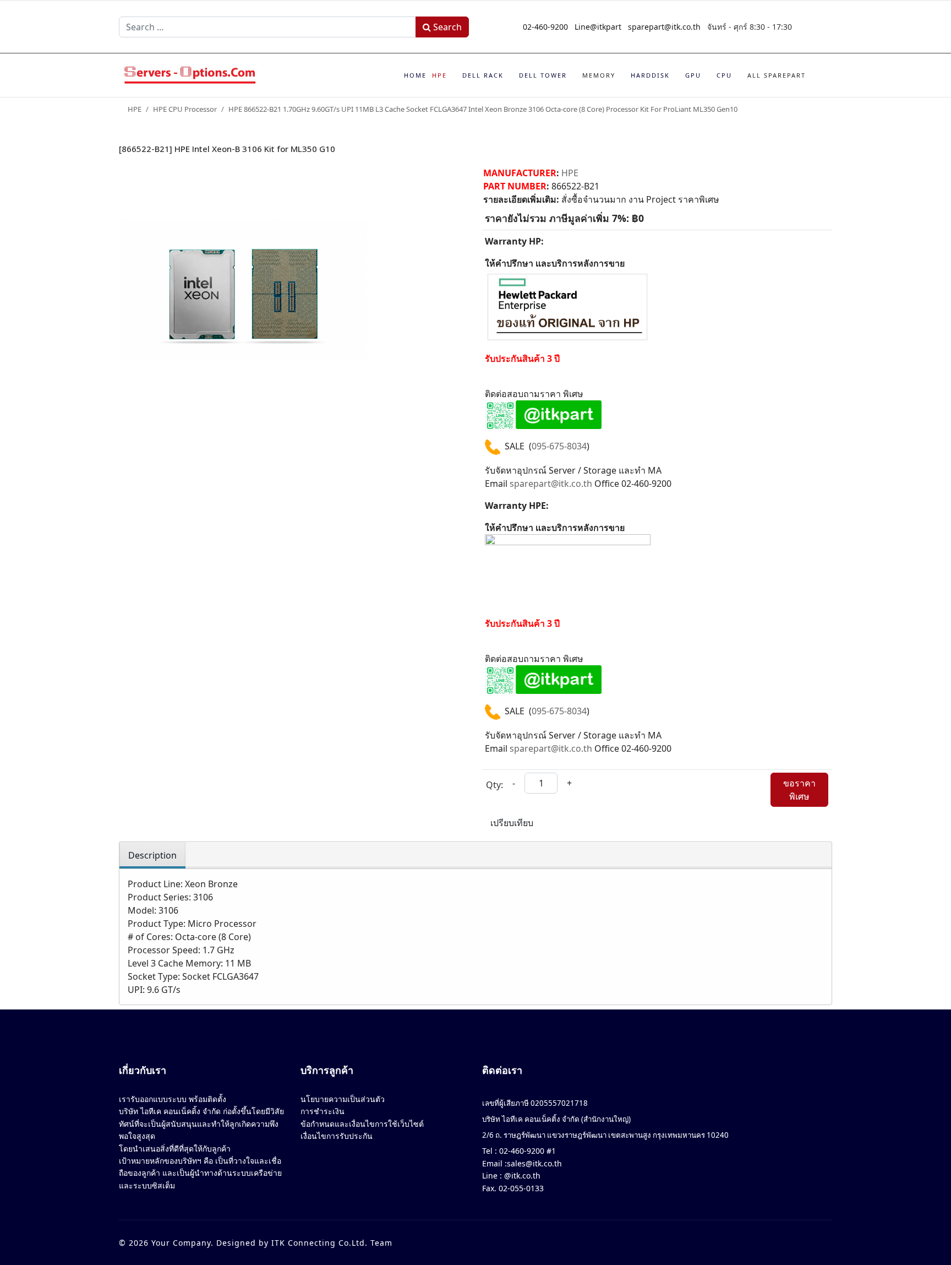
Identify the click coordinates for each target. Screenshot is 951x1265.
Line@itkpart (598, 26)
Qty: (494, 785)
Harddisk (650, 75)
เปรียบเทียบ (511, 823)
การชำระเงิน (322, 1111)
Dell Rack (483, 75)
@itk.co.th (521, 1175)
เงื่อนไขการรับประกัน (336, 1136)
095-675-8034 (559, 446)
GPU (693, 75)
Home (415, 75)
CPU (724, 75)
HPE (439, 75)
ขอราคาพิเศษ (799, 789)
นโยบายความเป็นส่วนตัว (342, 1099)
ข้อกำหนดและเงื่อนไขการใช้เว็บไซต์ (362, 1124)
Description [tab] (152, 855)
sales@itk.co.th (534, 1163)
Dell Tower (543, 75)
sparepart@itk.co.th (664, 26)
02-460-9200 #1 (526, 1150)
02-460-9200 (545, 26)
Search (446, 27)
